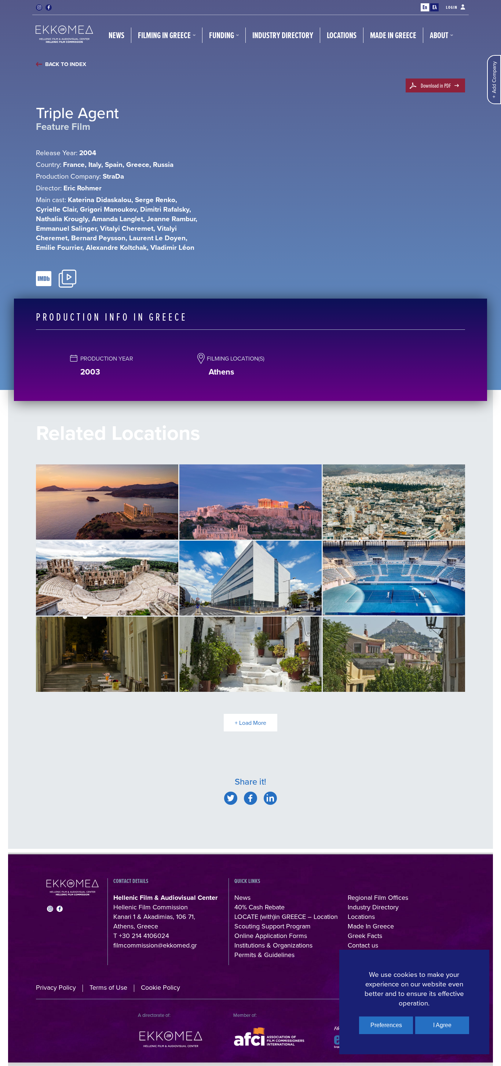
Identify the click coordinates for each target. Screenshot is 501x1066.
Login (452, 7)
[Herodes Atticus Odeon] (107, 578)
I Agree (442, 1025)
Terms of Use (108, 987)
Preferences (386, 1025)
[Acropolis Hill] (250, 502)
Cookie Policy (160, 987)
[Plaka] (394, 654)
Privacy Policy (56, 987)
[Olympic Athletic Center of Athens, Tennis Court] (394, 578)
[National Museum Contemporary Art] (250, 578)
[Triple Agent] (230, 798)
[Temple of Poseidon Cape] (107, 502)
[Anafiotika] (250, 654)
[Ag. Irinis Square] (107, 654)
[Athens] (394, 502)
